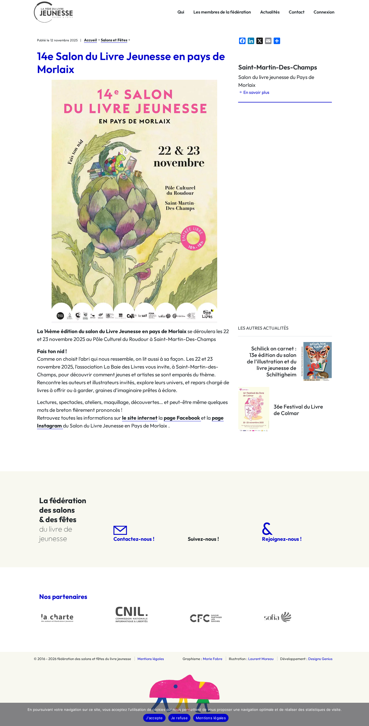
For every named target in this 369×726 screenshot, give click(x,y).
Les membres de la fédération (222, 12)
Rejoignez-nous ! (281, 539)
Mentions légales (150, 659)
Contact (296, 12)
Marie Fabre (212, 659)
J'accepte (154, 718)
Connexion (324, 12)
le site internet (139, 418)
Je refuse (179, 718)
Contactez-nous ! (133, 539)
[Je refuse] (362, 714)
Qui (180, 12)
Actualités (270, 12)
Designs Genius (320, 659)
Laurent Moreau (261, 659)
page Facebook (182, 418)
